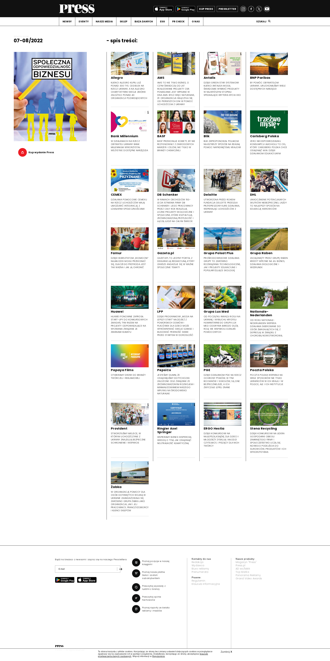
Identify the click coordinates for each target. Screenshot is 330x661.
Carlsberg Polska (264, 136)
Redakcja (198, 562)
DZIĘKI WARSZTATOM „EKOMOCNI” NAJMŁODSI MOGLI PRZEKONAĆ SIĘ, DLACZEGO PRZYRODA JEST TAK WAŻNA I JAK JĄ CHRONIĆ (129, 262)
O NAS (196, 21)
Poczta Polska (262, 370)
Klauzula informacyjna (206, 584)
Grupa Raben (261, 253)
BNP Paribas (260, 77)
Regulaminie (158, 656)
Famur (116, 253)
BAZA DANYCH (144, 21)
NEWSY (67, 21)
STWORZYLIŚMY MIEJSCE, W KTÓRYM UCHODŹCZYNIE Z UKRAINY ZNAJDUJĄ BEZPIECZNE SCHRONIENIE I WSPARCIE (128, 438)
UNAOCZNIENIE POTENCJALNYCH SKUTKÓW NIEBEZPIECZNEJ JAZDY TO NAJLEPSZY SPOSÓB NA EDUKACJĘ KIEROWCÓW (268, 204)
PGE (207, 370)
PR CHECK (178, 21)
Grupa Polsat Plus (218, 253)
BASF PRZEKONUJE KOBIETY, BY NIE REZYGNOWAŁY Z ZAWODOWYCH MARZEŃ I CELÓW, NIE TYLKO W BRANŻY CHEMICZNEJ (176, 145)
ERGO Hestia (214, 428)
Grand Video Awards (249, 578)
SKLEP (123, 21)
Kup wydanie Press (41, 152)
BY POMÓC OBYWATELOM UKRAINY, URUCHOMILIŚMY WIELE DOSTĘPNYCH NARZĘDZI (268, 85)
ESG (162, 21)
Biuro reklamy (200, 568)
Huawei (117, 311)
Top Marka (242, 572)
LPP (160, 311)
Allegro (117, 77)
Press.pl (240, 565)
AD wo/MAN (243, 568)
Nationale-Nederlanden (261, 313)
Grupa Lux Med (216, 311)
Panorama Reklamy (248, 575)
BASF (161, 136)
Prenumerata (200, 572)
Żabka (116, 487)
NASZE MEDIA (104, 21)
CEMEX (116, 194)
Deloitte (210, 194)
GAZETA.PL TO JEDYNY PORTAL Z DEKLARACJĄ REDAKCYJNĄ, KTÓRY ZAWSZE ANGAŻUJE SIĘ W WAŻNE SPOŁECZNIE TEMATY (175, 262)
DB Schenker (167, 194)
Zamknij (226, 651)
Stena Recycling (263, 428)
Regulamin (198, 580)
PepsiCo (164, 370)
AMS (160, 77)
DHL (253, 194)
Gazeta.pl (165, 253)
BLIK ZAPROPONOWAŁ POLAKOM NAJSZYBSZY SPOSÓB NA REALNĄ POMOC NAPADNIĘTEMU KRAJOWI (222, 144)
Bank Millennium (124, 136)
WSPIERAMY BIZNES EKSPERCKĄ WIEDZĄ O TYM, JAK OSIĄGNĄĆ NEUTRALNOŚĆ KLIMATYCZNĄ (174, 440)
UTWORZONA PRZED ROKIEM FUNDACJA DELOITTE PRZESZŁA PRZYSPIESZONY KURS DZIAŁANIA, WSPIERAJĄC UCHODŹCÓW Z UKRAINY (222, 206)
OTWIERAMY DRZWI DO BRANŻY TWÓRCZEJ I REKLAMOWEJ (128, 376)
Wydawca (198, 565)
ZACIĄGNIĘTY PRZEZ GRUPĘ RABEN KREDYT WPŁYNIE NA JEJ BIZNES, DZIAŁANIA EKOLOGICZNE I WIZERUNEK (269, 262)
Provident (119, 428)
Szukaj (261, 21)
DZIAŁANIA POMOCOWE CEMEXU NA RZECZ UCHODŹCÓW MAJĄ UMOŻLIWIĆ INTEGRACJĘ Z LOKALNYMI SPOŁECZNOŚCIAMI (129, 204)
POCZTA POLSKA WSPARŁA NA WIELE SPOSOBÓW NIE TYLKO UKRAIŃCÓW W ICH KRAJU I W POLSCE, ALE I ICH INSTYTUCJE (266, 379)
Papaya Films (122, 370)
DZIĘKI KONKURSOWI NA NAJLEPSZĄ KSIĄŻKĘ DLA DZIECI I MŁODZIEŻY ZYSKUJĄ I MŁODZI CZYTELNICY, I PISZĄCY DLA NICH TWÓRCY (221, 439)
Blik (207, 136)
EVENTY (84, 21)
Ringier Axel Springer (167, 430)
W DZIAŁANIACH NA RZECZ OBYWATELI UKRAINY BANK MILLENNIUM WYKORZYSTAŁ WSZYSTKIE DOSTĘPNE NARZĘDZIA (129, 145)
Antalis (209, 77)
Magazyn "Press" (246, 562)
